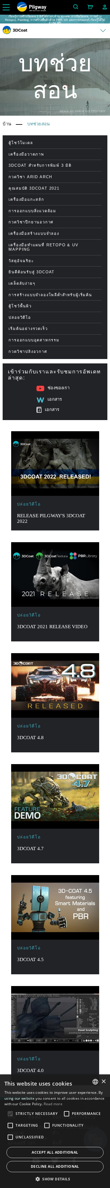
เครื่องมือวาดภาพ (26, 154)
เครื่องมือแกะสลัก (26, 199)
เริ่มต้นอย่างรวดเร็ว (28, 328)
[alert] (55, 1131)
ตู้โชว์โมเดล (21, 143)
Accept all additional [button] (55, 1152)
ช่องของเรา (58, 387)
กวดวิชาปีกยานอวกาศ (31, 222)
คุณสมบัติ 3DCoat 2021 (34, 188)
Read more (53, 1103)
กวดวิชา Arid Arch (30, 177)
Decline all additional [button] (55, 1166)
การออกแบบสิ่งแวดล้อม (32, 211)
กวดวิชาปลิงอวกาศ (28, 351)
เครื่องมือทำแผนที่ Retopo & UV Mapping (43, 247)
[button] (55, 1178)
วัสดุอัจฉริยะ (21, 261)
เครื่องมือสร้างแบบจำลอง (34, 233)
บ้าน (7, 124)
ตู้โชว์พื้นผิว (20, 306)
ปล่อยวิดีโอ (20, 317)
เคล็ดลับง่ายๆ (22, 283)
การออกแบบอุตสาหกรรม (34, 340)
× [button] (103, 1081)
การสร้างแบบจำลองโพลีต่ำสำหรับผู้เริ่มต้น (50, 295)
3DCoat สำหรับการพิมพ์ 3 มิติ (40, 165)
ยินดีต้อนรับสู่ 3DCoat (32, 272)
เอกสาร (55, 399)
